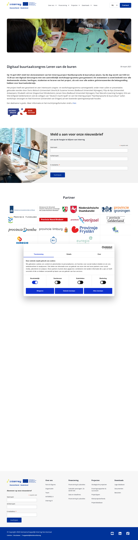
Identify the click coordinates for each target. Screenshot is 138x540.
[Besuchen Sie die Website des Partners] (22, 209)
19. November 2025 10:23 (50, 437)
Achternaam (54, 156)
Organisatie (49, 489)
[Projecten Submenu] (79, 5)
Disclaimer (16, 535)
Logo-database (119, 485)
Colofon (9, 535)
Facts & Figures (50, 485)
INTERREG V (49, 497)
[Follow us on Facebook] (128, 533)
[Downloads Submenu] (91, 5)
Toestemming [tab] (38, 254)
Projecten (74, 5)
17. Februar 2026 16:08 (47, 385)
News (95, 5)
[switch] (58, 282)
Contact (125, 5)
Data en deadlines (74, 495)
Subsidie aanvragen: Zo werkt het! (76, 490)
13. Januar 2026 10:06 (62, 464)
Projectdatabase (97, 503)
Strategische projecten (99, 485)
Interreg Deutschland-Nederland (61, 316)
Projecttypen (96, 495)
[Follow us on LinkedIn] (120, 533)
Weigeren (40, 291)
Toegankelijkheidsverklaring (31, 535)
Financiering (63, 5)
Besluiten (118, 493)
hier (74, 103)
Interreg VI (49, 501)
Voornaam (53, 147)
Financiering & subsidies (76, 485)
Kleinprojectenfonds (98, 499)
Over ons (51, 5)
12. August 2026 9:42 (77, 316)
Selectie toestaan (69, 291)
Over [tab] (99, 254)
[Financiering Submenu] (68, 5)
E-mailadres (55, 165)
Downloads (85, 5)
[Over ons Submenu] (56, 5)
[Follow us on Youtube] (112, 533)
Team (47, 493)
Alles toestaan (98, 291)
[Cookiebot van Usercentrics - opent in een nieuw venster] (103, 247)
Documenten (119, 489)
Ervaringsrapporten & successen (99, 490)
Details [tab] (69, 254)
